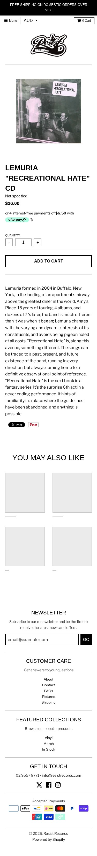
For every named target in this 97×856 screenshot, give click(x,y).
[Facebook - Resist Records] (49, 785)
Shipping (48, 702)
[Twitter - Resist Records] (39, 785)
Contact (48, 685)
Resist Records (55, 833)
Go (86, 639)
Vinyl (49, 738)
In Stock (48, 749)
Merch (48, 744)
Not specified (16, 196)
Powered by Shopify (48, 839)
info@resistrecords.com (61, 775)
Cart (86, 20)
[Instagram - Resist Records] (58, 785)
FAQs (48, 691)
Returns (48, 697)
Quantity (12, 235)
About (48, 679)
